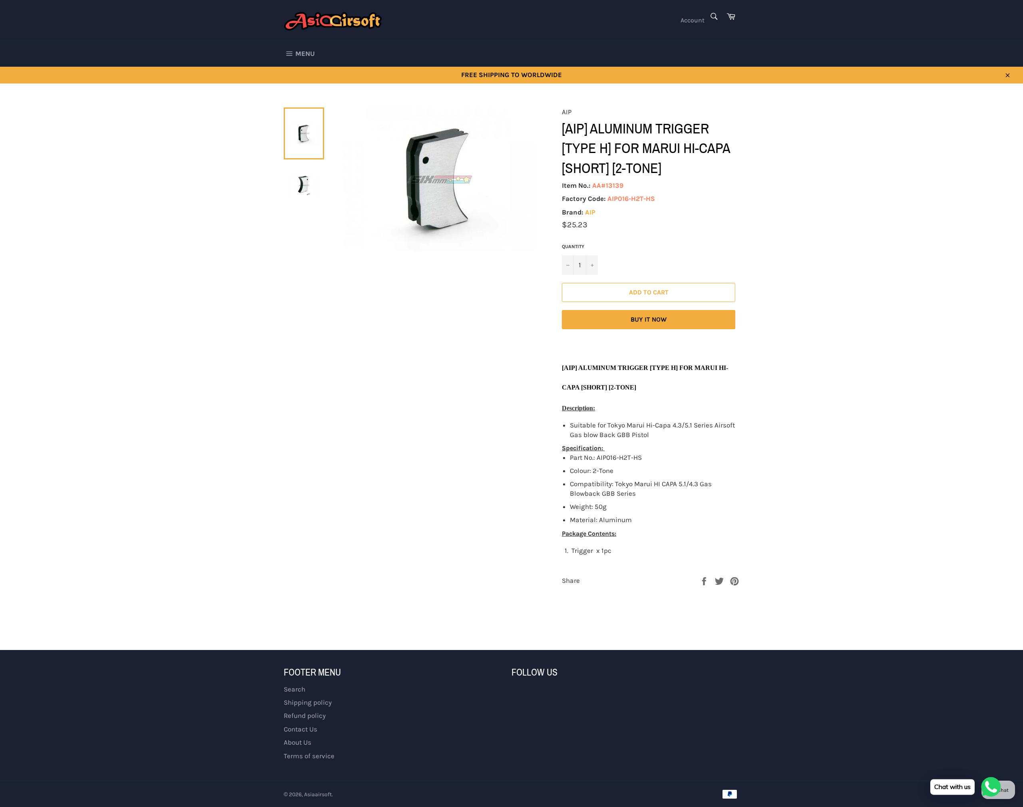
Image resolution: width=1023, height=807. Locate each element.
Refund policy (305, 716)
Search (294, 689)
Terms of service (309, 756)
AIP (590, 212)
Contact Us (300, 729)
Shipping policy (308, 702)
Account (693, 20)
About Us (297, 742)
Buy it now (649, 319)
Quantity (573, 246)
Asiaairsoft (318, 794)
